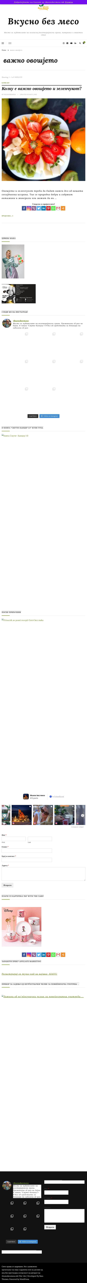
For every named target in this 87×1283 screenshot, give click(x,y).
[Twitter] (38, 208)
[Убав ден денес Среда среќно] (16, 372)
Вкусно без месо (43, 21)
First (3, 842)
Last (29, 842)
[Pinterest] (48, 208)
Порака (47, 1207)
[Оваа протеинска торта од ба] (71, 344)
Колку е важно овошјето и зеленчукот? (42, 88)
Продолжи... (7, 216)
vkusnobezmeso (10, 94)
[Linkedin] (43, 208)
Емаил (5, 847)
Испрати (7, 885)
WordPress (24, 1279)
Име (4, 835)
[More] (63, 208)
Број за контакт (9, 856)
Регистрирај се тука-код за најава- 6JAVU (29, 973)
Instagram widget (77, 827)
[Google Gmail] (58, 208)
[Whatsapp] (53, 208)
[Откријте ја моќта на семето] (43, 372)
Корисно (5, 83)
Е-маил (48, 1198)
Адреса (5, 865)
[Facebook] (24, 208)
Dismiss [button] (69, 2)
